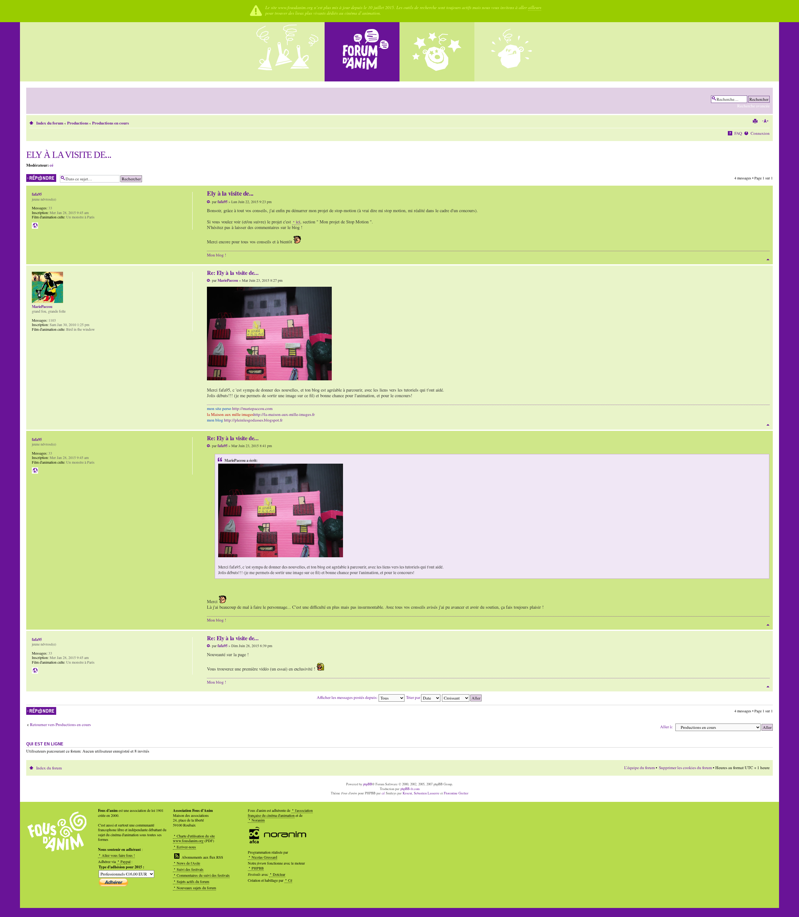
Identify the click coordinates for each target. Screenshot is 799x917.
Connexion (760, 133)
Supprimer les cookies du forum (685, 767)
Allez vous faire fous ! (118, 855)
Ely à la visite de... (68, 154)
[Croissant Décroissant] (462, 697)
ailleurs (534, 7)
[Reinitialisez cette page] (362, 51)
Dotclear (279, 874)
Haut (768, 259)
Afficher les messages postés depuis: (348, 697)
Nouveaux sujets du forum (196, 887)
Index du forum (49, 123)
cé (51, 165)
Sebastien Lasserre (426, 793)
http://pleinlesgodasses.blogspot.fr (253, 420)
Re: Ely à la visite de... (232, 273)
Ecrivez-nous (186, 846)
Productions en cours (110, 123)
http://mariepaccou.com (252, 408)
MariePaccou (228, 280)
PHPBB (258, 868)
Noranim (258, 819)
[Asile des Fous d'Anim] (287, 51)
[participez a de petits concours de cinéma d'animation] (511, 51)
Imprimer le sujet (755, 121)
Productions (77, 123)
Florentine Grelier (456, 793)
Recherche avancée (753, 106)
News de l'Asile (188, 863)
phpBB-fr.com (409, 789)
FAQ (738, 133)
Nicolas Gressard (264, 857)
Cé (290, 880)
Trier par (413, 697)
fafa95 (223, 201)
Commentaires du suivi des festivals (203, 875)
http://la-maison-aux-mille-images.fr (284, 414)
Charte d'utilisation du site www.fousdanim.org (194, 838)
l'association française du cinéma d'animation (280, 813)
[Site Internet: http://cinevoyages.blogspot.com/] (35, 225)
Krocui (407, 793)
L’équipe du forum (639, 767)
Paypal (125, 861)
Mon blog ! (216, 255)
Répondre (33, 176)
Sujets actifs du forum (193, 881)
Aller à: (666, 726)
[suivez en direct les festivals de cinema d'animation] (437, 51)
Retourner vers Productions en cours (60, 724)
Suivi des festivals (190, 869)
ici (298, 222)
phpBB (367, 784)
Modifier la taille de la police (765, 121)
